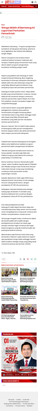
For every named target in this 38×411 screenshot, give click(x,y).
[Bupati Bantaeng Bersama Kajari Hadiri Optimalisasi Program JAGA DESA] (9, 271)
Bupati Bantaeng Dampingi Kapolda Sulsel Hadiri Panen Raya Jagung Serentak (9, 298)
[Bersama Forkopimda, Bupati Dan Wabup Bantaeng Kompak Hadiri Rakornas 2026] (28, 271)
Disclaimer (9, 406)
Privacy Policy (20, 406)
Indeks (18, 400)
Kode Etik (26, 400)
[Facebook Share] (20, 259)
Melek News (8, 36)
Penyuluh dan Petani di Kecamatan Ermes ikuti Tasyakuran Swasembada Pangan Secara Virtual (28, 298)
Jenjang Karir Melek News (12, 404)
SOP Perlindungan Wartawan (19, 402)
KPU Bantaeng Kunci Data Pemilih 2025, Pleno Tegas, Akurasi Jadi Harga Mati (8, 316)
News (3, 25)
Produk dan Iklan (28, 404)
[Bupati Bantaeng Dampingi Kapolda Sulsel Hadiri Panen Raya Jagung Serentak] (9, 290)
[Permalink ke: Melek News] (2, 37)
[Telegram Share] (31, 259)
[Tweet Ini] (24, 259)
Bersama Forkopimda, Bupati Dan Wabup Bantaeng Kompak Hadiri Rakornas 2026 (27, 279)
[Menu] (2, 2)
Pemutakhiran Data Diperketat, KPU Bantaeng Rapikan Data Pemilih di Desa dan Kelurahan (28, 316)
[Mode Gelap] (32, 2)
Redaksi (29, 406)
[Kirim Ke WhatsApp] (35, 259)
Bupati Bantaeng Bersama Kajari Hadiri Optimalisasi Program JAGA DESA (8, 279)
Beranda (11, 400)
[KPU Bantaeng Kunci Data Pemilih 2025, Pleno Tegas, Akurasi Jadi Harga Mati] (9, 308)
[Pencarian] (35, 2)
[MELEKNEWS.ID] (12, 2)
